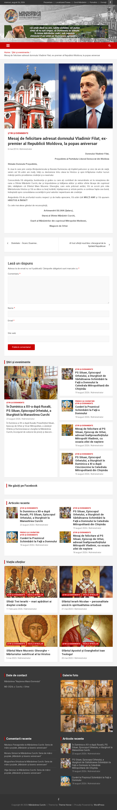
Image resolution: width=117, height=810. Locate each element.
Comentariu (14, 274)
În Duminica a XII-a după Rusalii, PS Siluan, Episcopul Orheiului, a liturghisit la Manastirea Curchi (28, 410)
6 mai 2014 (13, 149)
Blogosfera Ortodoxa (14, 761)
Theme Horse (65, 805)
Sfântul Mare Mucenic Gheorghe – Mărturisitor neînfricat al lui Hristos (28, 652)
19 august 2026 (82, 392)
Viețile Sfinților (35, 595)
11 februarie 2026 (14, 609)
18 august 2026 (82, 417)
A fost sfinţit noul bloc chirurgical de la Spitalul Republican (87, 244)
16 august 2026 (82, 474)
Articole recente (19, 503)
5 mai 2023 (11, 658)
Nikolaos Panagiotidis (14, 745)
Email (11, 320)
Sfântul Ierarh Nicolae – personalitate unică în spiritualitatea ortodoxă (85, 603)
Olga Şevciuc (10, 770)
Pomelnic (93, 2)
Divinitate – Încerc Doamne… (24, 243)
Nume (11, 308)
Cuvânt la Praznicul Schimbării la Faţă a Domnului (87, 410)
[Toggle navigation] (8, 45)
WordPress (99, 805)
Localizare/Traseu (63, 2)
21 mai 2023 (67, 609)
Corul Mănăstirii (80, 2)
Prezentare (48, 2)
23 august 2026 (13, 419)
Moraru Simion (11, 753)
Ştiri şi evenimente (18, 133)
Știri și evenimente (18, 362)
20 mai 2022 (67, 658)
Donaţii (103, 2)
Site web (12, 333)
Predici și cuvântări (85, 401)
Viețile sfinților (15, 562)
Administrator (26, 149)
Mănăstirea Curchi (37, 805)
